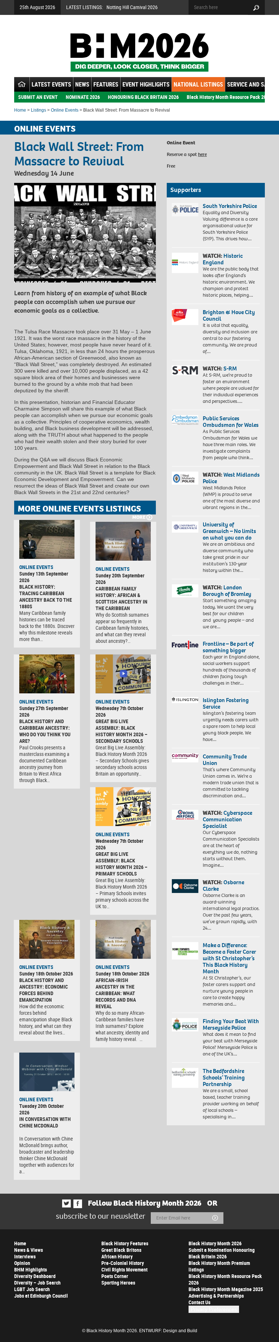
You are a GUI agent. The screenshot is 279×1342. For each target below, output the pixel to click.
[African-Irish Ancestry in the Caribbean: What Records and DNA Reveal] (123, 939)
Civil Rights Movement (124, 1269)
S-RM (230, 368)
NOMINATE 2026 (83, 96)
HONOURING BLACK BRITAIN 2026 (143, 96)
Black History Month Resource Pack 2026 (229, 96)
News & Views (28, 1249)
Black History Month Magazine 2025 (226, 1289)
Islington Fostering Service (226, 703)
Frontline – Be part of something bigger (228, 647)
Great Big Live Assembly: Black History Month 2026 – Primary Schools (121, 863)
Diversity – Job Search (37, 1282)
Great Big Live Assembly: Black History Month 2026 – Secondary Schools (121, 731)
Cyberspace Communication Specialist (227, 819)
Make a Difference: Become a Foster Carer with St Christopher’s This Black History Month (229, 958)
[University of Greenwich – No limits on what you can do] (185, 527)
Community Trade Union (225, 760)
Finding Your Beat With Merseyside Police (231, 1024)
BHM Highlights (30, 1269)
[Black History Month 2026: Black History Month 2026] (139, 52)
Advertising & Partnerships (216, 1295)
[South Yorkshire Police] (185, 209)
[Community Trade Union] (185, 757)
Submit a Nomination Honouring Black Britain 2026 (222, 1253)
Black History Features (124, 1243)
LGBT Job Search (32, 1289)
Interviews (25, 1256)
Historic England (223, 259)
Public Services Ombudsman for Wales (231, 421)
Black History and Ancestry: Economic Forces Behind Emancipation (43, 990)
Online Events (64, 110)
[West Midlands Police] (185, 478)
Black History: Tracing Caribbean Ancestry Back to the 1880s (45, 596)
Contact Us (199, 1302)
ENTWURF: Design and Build (168, 1330)
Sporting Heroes (118, 1282)
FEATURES (105, 84)
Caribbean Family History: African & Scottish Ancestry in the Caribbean (121, 598)
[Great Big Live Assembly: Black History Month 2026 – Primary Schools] (123, 806)
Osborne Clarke (223, 885)
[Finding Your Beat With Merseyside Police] (185, 1025)
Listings (38, 110)
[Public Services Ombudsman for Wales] (185, 420)
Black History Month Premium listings (219, 1266)
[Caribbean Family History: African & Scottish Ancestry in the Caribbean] (123, 541)
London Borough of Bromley (227, 591)
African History (117, 1256)
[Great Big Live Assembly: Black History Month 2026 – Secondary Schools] (123, 673)
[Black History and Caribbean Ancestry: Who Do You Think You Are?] (46, 673)
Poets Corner (114, 1276)
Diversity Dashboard (35, 1276)
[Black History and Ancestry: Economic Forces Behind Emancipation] (46, 939)
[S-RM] (185, 370)
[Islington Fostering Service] (185, 700)
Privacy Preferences (214, 1309)
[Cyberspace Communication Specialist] (185, 815)
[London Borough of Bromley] (185, 590)
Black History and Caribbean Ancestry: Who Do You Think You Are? (44, 731)
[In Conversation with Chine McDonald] (46, 1072)
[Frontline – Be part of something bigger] (185, 645)
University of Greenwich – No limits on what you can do (229, 531)
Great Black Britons (121, 1249)
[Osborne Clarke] (185, 886)
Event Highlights (146, 84)
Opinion (22, 1262)
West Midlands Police (231, 478)
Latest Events (51, 84)
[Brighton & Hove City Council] (185, 317)
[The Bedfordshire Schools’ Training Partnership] (185, 1078)
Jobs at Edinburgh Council (41, 1295)
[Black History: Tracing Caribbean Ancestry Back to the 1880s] (46, 539)
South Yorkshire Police (230, 206)
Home (20, 110)
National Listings (198, 84)
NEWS (82, 84)
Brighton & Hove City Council (229, 315)
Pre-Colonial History (122, 1262)
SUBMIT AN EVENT (38, 96)
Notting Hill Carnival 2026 (132, 7)
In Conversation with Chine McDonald (45, 1122)
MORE (138, 517)
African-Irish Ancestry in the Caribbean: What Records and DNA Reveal (116, 993)
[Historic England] (185, 263)
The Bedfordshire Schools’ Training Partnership (224, 1077)
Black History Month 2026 (215, 1243)
